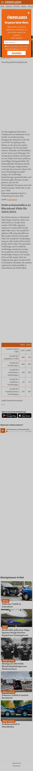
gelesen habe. (24, 49)
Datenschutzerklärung (12, 49)
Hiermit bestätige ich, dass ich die (17, 46)
